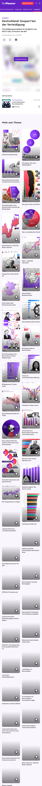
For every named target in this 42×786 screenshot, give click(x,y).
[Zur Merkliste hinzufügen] (10, 40)
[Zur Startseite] (8, 3)
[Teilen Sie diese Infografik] (4, 40)
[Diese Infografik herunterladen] (16, 40)
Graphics (5, 18)
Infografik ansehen (21, 59)
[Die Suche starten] (36, 3)
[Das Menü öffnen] (39, 3)
